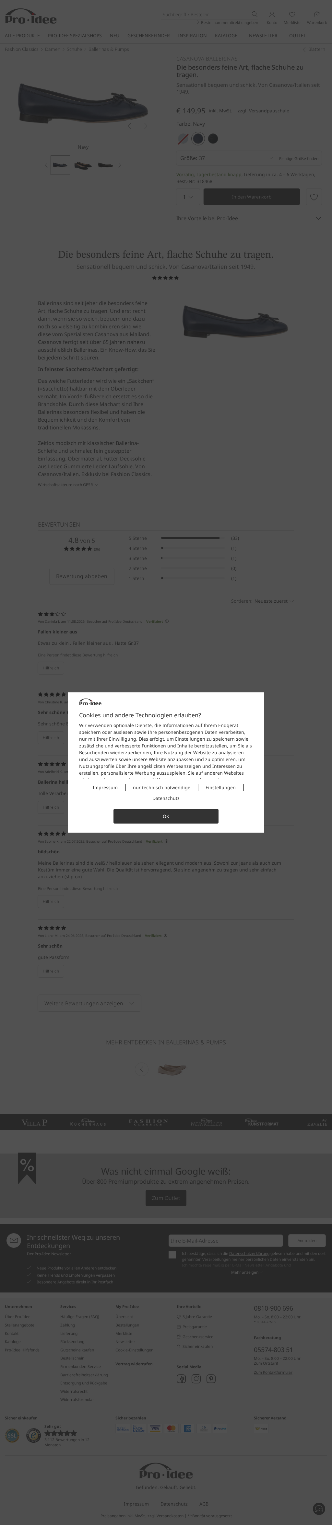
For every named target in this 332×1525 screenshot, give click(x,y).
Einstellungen (221, 787)
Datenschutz (166, 798)
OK (166, 816)
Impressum (105, 787)
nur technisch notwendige (161, 787)
